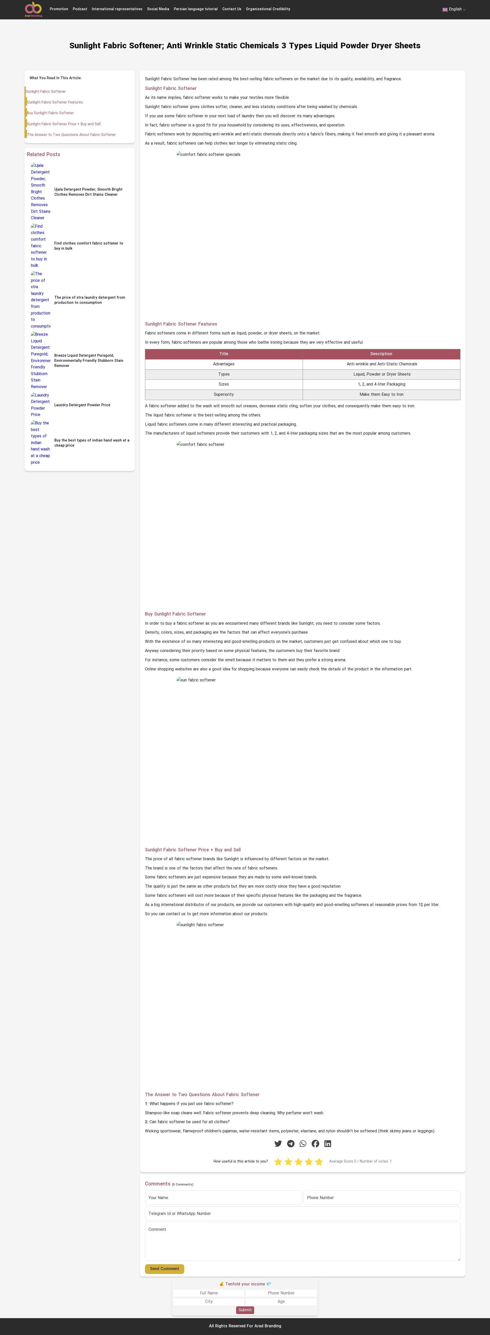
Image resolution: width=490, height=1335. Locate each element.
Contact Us (231, 9)
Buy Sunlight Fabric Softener (50, 113)
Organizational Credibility (268, 9)
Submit (245, 1310)
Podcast (80, 9)
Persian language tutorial (196, 9)
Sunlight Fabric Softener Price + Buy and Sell (64, 124)
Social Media (158, 9)
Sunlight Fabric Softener (46, 91)
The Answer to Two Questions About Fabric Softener (71, 135)
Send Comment (164, 1269)
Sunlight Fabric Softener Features (55, 102)
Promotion (59, 9)
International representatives (117, 9)
